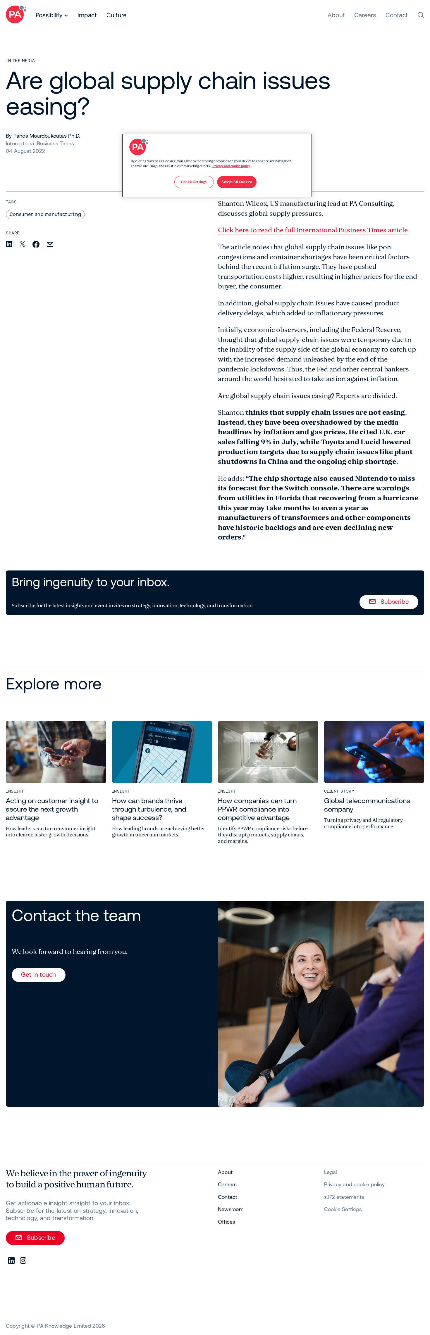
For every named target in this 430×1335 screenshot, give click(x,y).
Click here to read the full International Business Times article (312, 230)
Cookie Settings (343, 1209)
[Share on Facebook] (35, 245)
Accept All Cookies (236, 182)
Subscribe (395, 601)
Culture (116, 14)
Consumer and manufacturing (45, 214)
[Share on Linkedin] (9, 244)
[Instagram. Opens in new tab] (23, 1261)
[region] (217, 165)
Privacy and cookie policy (231, 166)
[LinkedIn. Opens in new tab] (12, 1261)
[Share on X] (22, 244)
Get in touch (38, 974)
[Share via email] (50, 245)
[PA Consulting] (16, 15)
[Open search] (420, 14)
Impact (87, 14)
